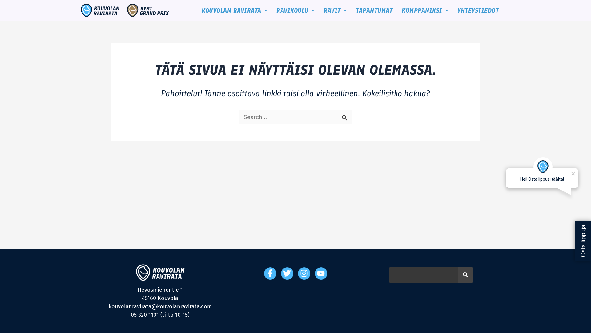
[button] (234, 10)
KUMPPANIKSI (422, 10)
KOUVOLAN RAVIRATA (231, 10)
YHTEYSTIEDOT (478, 10)
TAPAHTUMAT (374, 10)
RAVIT (332, 10)
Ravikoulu (292, 10)
